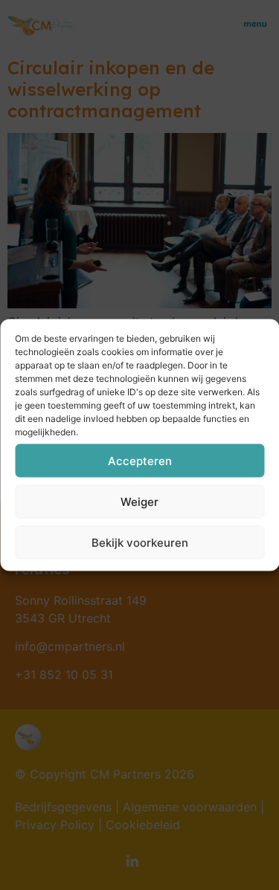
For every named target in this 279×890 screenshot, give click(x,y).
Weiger (139, 501)
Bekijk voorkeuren (140, 542)
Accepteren (140, 460)
